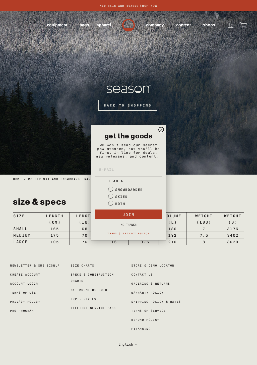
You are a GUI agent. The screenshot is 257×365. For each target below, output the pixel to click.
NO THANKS (129, 225)
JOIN (128, 214)
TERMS (112, 233)
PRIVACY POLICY (136, 233)
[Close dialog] (161, 129)
